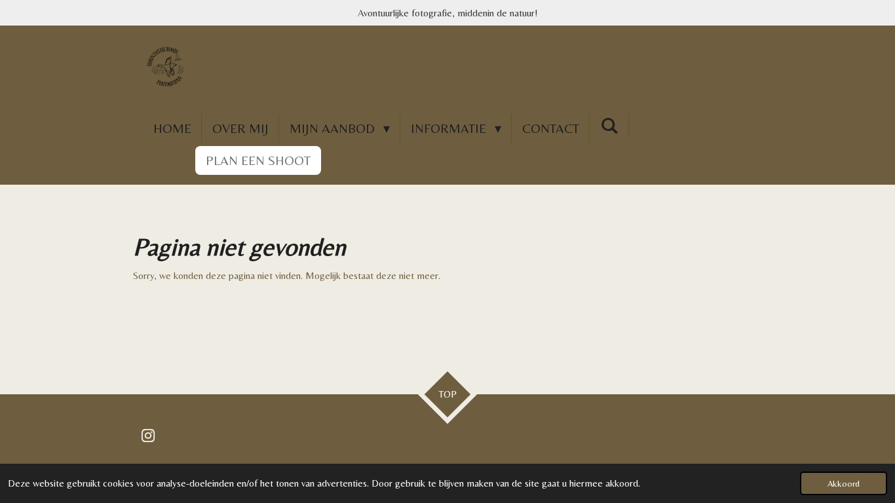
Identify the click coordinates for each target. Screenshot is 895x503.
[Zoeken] (609, 125)
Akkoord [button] (844, 483)
